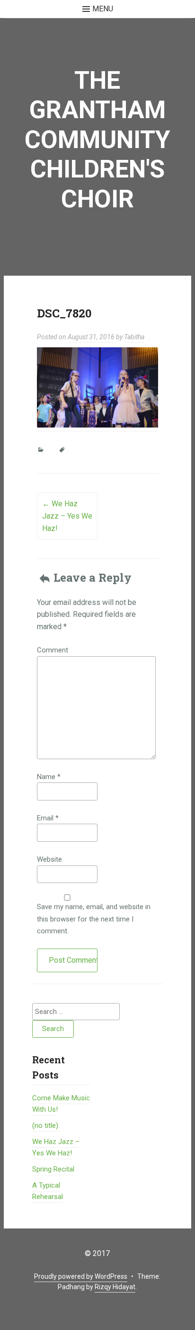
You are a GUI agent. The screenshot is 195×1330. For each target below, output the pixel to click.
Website (49, 859)
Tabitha (134, 337)
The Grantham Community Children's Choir (97, 140)
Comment (52, 650)
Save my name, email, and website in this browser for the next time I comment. (94, 918)
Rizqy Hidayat (115, 1287)
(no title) (45, 1125)
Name (49, 776)
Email (48, 818)
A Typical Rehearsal (47, 1191)
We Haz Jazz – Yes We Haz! (67, 515)
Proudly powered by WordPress (80, 1276)
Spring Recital (53, 1169)
